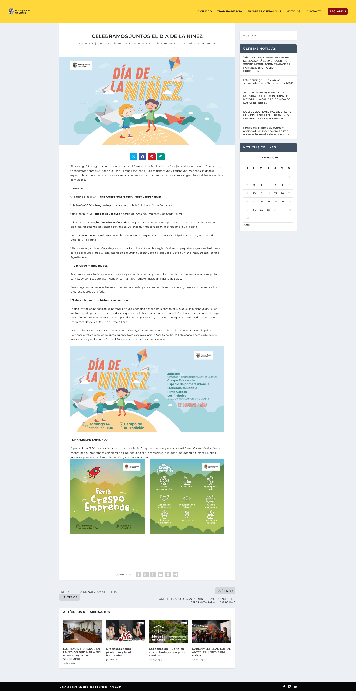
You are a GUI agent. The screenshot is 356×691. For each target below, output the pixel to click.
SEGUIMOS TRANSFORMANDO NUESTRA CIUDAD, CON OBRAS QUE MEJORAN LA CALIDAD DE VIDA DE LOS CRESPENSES (267, 97)
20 (275, 201)
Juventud (179, 43)
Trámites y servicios (264, 11)
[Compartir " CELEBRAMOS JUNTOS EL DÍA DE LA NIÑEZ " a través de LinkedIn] (160, 574)
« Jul (246, 224)
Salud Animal (206, 43)
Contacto (314, 11)
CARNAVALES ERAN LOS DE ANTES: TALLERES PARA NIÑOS (211, 652)
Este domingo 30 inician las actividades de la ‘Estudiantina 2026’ (268, 81)
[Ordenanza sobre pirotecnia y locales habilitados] (125, 631)
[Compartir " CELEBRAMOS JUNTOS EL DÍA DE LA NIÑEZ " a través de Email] (168, 574)
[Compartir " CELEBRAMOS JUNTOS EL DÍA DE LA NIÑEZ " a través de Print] (175, 574)
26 (268, 210)
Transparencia (229, 11)
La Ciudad (204, 11)
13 (275, 193)
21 (282, 201)
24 (254, 210)
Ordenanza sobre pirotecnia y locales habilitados (120, 652)
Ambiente (114, 43)
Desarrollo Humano (159, 43)
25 (261, 210)
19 (268, 201)
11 (261, 193)
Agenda (102, 43)
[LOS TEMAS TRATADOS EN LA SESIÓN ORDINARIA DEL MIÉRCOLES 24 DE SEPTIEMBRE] (82, 631)
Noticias (293, 11)
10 (254, 193)
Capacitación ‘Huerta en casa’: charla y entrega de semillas (167, 652)
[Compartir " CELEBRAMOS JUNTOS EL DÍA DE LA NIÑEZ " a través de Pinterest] (153, 574)
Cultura (126, 43)
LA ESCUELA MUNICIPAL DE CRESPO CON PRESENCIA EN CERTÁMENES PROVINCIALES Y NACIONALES (267, 115)
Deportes (139, 43)
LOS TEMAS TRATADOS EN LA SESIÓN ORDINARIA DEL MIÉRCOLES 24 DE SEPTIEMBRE (82, 654)
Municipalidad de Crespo (92, 686)
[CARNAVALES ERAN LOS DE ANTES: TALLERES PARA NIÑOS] (211, 631)
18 (261, 201)
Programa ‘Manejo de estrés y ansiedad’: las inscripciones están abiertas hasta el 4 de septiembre (266, 131)
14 (282, 193)
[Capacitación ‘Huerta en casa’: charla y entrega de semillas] (168, 631)
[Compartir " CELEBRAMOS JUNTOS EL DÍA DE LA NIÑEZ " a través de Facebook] (138, 574)
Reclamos (337, 11)
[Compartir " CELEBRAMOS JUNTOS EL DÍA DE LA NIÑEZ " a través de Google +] (145, 574)
